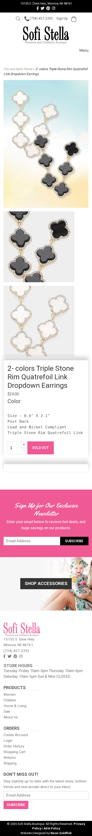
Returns (10, 757)
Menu (83, 50)
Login (8, 740)
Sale (7, 711)
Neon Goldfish (61, 833)
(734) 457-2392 (41, 18)
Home (28, 69)
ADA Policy (52, 828)
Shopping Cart (14, 752)
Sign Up (62, 18)
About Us (11, 717)
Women (10, 694)
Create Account (16, 735)
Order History (14, 746)
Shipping (10, 763)
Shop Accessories (46, 583)
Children (10, 700)
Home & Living (15, 706)
